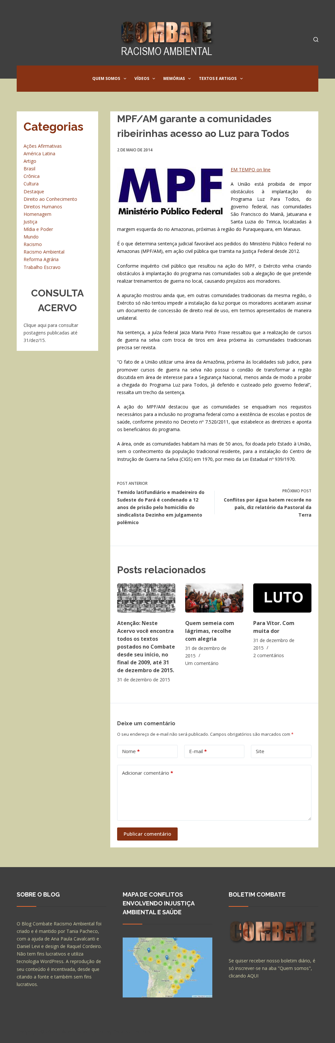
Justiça (30, 221)
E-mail (198, 751)
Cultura (31, 183)
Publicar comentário (147, 833)
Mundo (31, 237)
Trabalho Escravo (42, 267)
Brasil (29, 168)
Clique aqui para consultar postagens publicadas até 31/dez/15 (51, 332)
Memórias (174, 78)
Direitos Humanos (43, 206)
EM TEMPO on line (251, 169)
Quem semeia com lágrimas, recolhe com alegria (209, 630)
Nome (131, 751)
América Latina (39, 153)
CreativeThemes (132, 1031)
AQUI (252, 976)
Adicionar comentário (147, 772)
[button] (125, 79)
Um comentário (202, 663)
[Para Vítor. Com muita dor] (282, 598)
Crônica (32, 176)
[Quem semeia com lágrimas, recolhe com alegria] (214, 598)
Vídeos (141, 78)
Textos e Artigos (218, 78)
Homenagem (37, 214)
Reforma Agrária (41, 259)
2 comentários (268, 655)
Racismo (33, 244)
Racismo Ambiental (44, 252)
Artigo (30, 161)
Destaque (34, 191)
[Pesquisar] (315, 39)
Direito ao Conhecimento (50, 199)
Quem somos (106, 78)
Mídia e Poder (38, 229)
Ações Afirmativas (43, 146)
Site (260, 751)
